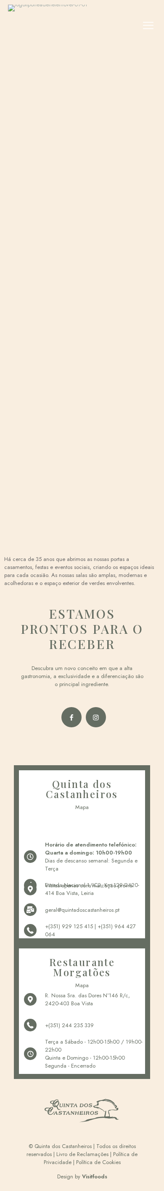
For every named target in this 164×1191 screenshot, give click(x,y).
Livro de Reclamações (82, 1154)
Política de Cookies (98, 1162)
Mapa (82, 807)
